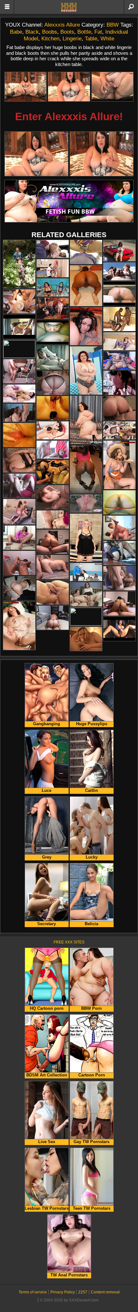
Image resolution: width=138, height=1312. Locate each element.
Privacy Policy (62, 1292)
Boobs (49, 32)
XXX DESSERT (69, 7)
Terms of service (33, 1292)
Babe (16, 32)
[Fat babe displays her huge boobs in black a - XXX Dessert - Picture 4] (36, 154)
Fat (98, 32)
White (107, 38)
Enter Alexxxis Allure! (69, 116)
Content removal (105, 1292)
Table (91, 38)
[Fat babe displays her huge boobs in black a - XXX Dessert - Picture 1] (25, 87)
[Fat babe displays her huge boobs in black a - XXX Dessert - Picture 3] (112, 87)
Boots (67, 32)
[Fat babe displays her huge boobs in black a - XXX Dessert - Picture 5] (102, 154)
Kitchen (50, 38)
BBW (113, 25)
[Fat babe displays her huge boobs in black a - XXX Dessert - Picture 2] (69, 87)
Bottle (84, 32)
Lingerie (72, 38)
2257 (82, 1292)
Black (32, 32)
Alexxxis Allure (62, 25)
